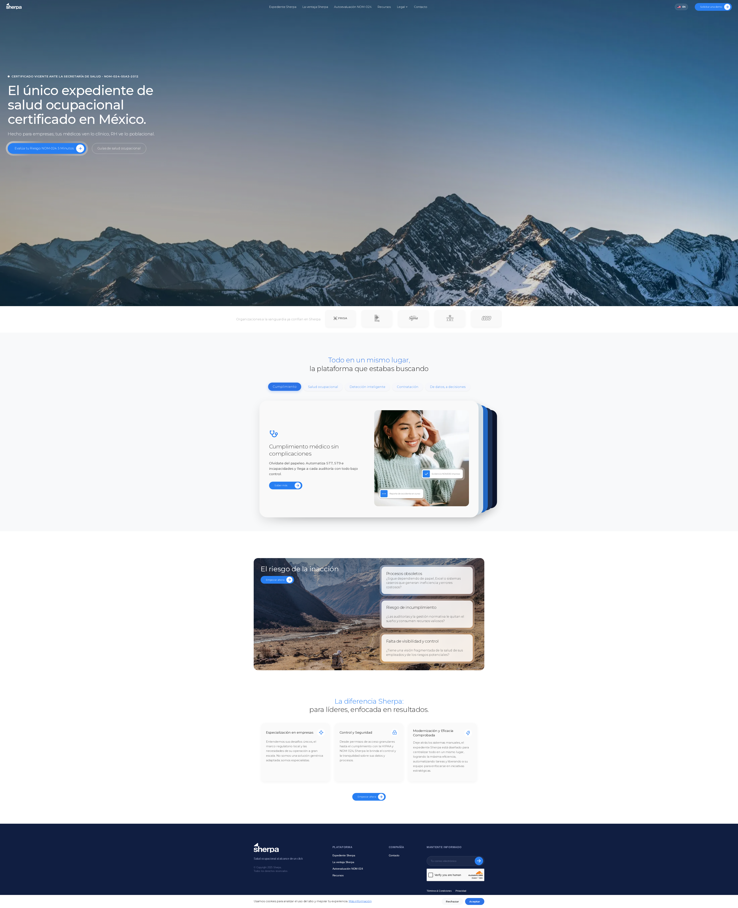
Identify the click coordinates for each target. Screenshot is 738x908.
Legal (401, 7)
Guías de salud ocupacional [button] (119, 148)
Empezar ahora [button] (275, 579)
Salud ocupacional (323, 387)
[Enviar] (479, 861)
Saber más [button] (280, 485)
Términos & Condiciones (439, 891)
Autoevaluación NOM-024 (352, 7)
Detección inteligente (367, 387)
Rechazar (452, 901)
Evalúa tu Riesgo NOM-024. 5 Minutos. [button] (44, 148)
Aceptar (474, 901)
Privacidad (460, 891)
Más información (360, 901)
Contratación (407, 387)
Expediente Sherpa (282, 7)
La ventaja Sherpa (315, 7)
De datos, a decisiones (447, 387)
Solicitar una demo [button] (711, 6)
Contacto (420, 7)
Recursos (384, 7)
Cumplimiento (285, 387)
